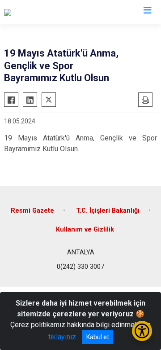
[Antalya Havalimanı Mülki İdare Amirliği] (64, 12)
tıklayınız (62, 336)
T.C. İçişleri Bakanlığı (108, 210)
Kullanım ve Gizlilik (85, 229)
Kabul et (97, 337)
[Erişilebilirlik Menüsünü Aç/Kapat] (142, 331)
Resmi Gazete (32, 210)
